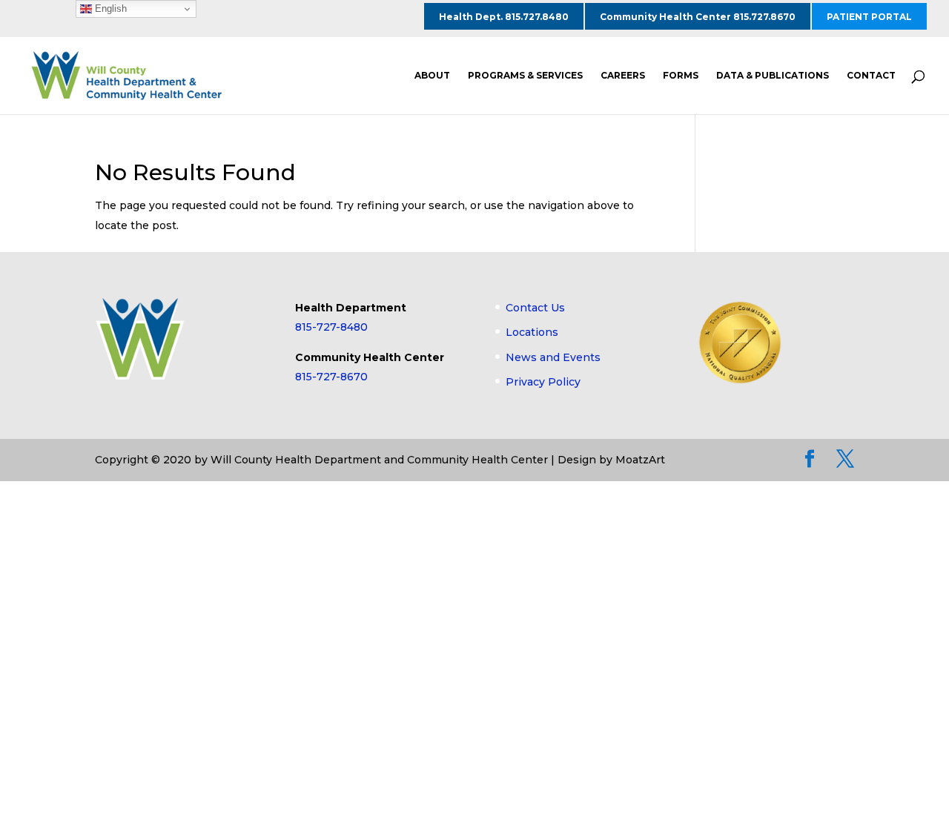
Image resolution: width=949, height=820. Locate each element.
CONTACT (871, 75)
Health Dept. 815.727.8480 (504, 16)
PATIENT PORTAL (869, 16)
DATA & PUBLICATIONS (772, 75)
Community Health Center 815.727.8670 (698, 16)
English (109, 8)
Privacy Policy (543, 381)
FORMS (680, 75)
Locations (532, 332)
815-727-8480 (331, 327)
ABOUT (432, 75)
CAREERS (623, 75)
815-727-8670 (331, 376)
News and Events (553, 357)
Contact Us (535, 307)
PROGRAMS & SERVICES (525, 75)
